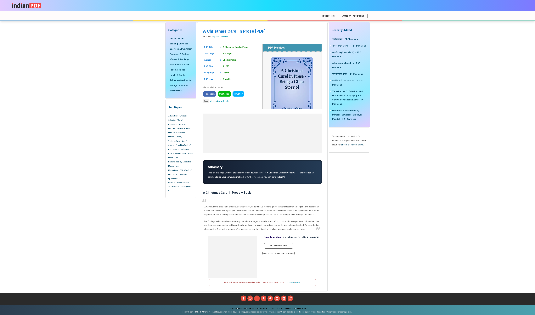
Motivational (173, 170)
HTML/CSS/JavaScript (177, 153)
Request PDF (328, 15)
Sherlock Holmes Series (178, 183)
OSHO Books (185, 170)
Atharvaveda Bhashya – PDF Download (346, 65)
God (183, 141)
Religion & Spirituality (180, 80)
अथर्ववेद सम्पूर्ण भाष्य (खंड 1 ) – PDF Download (346, 54)
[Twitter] (270, 298)
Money (178, 166)
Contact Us (232, 308)
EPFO (170, 133)
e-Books (213, 101)
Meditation (187, 162)
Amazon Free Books (353, 15)
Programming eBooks (177, 174)
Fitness (171, 137)
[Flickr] (277, 298)
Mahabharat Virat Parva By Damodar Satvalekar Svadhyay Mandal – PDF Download (347, 114)
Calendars (172, 120)
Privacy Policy (252, 308)
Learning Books (174, 162)
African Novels (177, 38)
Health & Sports (177, 75)
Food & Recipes (177, 70)
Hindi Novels (173, 149)
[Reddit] (290, 298)
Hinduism (184, 149)
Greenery (171, 145)
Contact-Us (289, 282)
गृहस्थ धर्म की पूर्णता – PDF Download (347, 74)
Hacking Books (183, 145)
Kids (190, 153)
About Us (242, 308)
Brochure (183, 116)
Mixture (171, 166)
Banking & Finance (179, 43)
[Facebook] (243, 298)
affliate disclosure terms (352, 144)
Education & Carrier (179, 64)
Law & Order (173, 158)
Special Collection (220, 37)
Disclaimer (263, 308)
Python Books (173, 178)
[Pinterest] (283, 298)
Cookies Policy (289, 308)
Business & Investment (181, 49)
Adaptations (173, 116)
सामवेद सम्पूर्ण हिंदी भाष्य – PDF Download (349, 46)
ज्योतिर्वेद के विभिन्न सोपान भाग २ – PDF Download (347, 82)
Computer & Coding (179, 54)
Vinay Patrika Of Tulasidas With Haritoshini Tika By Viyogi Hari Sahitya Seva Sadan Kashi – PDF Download (348, 97)
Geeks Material (174, 141)
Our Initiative (301, 308)
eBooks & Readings (179, 59)
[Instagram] (250, 298)
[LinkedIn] (257, 298)
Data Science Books (176, 124)
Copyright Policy (275, 308)
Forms (178, 137)
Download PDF (280, 245)
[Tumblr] (263, 298)
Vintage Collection (179, 85)
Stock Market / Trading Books (180, 186)
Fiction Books (179, 133)
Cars (180, 120)
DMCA (298, 282)
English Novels (223, 101)
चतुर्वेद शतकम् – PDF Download (345, 39)
